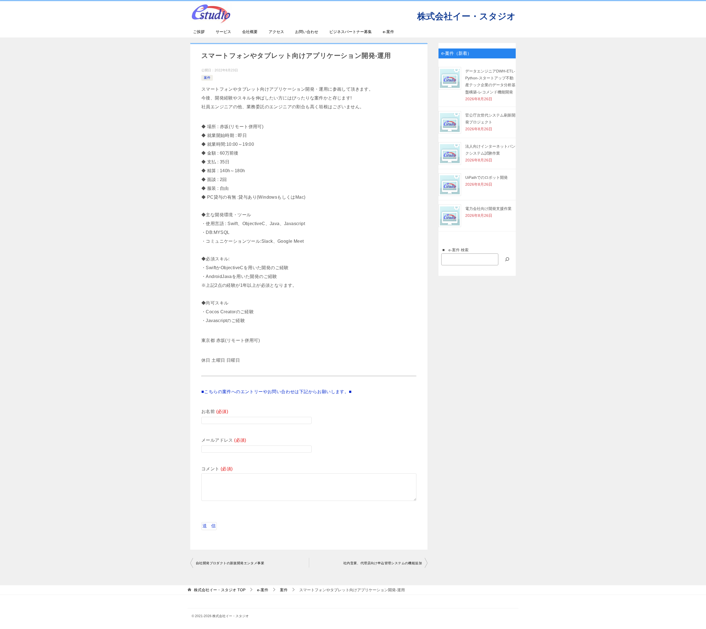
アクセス (276, 31)
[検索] (507, 259)
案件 (207, 78)
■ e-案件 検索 (453, 250)
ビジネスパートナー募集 (350, 31)
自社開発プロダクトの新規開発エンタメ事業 (230, 563)
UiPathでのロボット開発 (486, 177)
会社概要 (250, 31)
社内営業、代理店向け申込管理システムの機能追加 (382, 563)
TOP (219, 590)
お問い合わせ (306, 31)
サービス (223, 31)
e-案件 (388, 31)
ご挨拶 (199, 31)
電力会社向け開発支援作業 (488, 208)
